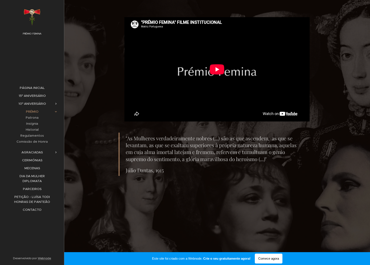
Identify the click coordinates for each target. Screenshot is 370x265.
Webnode (44, 258)
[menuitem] (32, 87)
